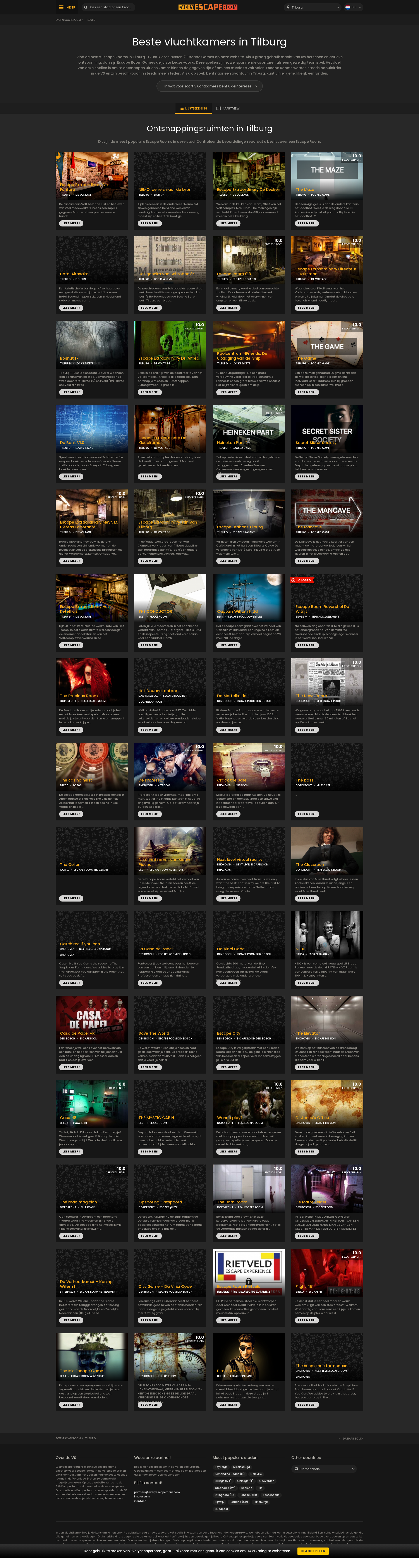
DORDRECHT (68, 701)
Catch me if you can (80, 944)
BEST (142, 616)
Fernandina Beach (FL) (230, 1474)
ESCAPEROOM (89, 1038)
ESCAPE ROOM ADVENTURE (245, 616)
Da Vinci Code (231, 949)
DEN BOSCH (224, 701)
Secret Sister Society (316, 442)
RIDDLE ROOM (158, 616)
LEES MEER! (71, 223)
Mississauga (241, 1467)
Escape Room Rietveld (239, 1286)
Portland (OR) (239, 1502)
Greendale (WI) (225, 1488)
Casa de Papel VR (77, 1033)
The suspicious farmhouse (321, 1365)
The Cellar (70, 864)
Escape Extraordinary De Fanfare (84, 187)
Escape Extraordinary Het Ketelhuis (84, 609)
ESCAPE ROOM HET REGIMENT (98, 1291)
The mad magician (78, 1202)
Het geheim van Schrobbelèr (166, 274)
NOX (300, 949)
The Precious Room (79, 695)
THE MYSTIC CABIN (156, 1117)
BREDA (64, 785)
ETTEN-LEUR (67, 1291)
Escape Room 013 (234, 274)
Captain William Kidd (237, 611)
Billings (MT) (223, 1481)
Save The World (154, 1033)
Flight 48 (304, 1286)
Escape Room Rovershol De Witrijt (322, 609)
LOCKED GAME (320, 195)
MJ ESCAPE (323, 785)
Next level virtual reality (239, 859)
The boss (305, 780)
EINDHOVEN (146, 785)
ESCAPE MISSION (325, 1038)
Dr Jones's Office (312, 1117)
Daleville (256, 1474)
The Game (306, 358)
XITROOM (164, 785)
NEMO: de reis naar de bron (165, 189)
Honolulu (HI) (248, 1495)
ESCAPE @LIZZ (169, 1207)
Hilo (260, 1488)
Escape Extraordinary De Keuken (248, 189)
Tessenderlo (271, 1495)
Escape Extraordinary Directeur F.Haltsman (326, 272)
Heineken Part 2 (232, 442)
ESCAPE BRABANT (244, 532)
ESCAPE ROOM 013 (244, 279)
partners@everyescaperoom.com (157, 1492)
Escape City (228, 1033)
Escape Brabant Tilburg (240, 527)
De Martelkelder (232, 695)
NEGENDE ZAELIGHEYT (325, 616)
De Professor (151, 780)
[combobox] (313, 7)
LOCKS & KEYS (163, 279)
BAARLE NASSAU (148, 696)
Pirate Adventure (233, 1370)
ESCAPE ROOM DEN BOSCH (254, 701)
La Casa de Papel (156, 949)
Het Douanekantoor (158, 690)
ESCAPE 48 (80, 1123)
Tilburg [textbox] (297, 7)
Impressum (142, 1496)
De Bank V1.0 (72, 442)
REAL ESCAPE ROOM (93, 701)
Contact (140, 1501)
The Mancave (309, 527)
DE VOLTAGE (83, 195)
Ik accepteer (313, 1551)
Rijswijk (219, 1502)
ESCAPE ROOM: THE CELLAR (91, 870)
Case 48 (68, 1117)
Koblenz (246, 1488)
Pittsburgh (261, 1502)
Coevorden (266, 1481)
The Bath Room (232, 1202)
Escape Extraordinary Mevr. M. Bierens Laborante (89, 525)
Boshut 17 (69, 358)
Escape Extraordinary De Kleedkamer (162, 440)
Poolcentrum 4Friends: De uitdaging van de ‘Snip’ (242, 356)
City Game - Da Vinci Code (165, 1286)
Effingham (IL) (224, 1495)
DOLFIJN (159, 195)
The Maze (305, 189)
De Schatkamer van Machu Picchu (165, 862)
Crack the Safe (232, 780)
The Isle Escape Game (81, 1370)
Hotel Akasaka (74, 274)
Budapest (221, 1509)
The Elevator (308, 1033)
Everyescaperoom (68, 20)
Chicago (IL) (245, 1481)
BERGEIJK (301, 616)
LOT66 (77, 785)
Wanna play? (230, 1117)
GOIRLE (64, 870)
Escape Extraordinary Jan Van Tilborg (168, 525)
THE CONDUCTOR (155, 611)
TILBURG (65, 195)
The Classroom (311, 864)
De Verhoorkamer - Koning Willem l (86, 1284)
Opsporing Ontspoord (160, 1202)
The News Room (311, 695)
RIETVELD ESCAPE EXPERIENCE (252, 1291)
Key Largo (221, 1467)
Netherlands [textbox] (310, 1469)
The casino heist (76, 780)
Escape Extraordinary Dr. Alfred (169, 358)
